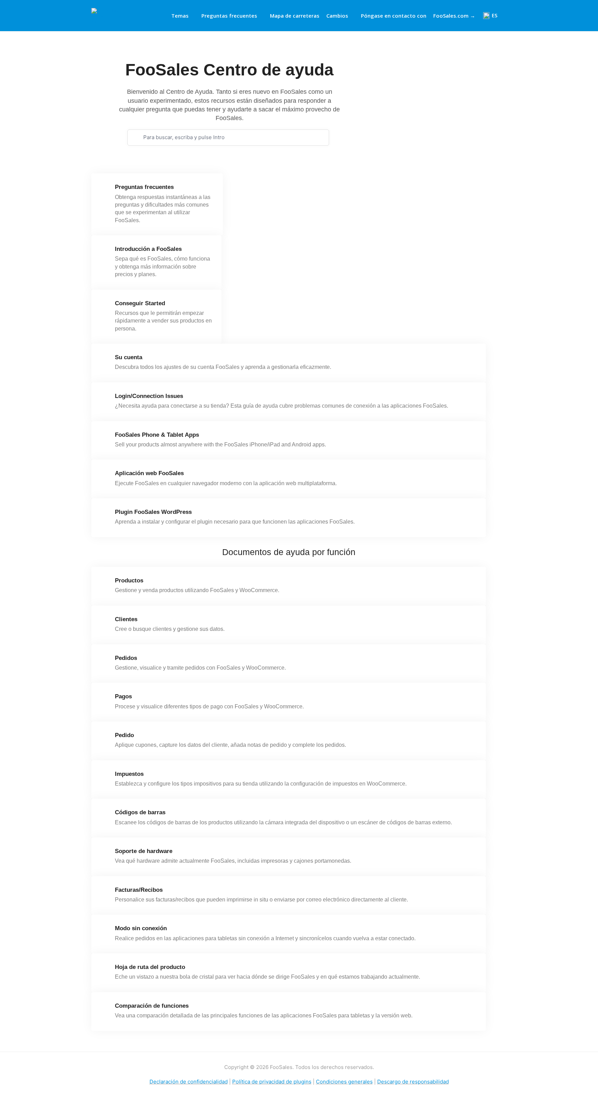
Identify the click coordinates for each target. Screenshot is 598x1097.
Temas (180, 15)
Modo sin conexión (141, 928)
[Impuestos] (105, 776)
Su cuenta (128, 357)
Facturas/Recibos (139, 890)
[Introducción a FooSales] (105, 252)
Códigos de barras (140, 812)
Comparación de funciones (152, 1006)
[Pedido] (105, 738)
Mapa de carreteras (294, 15)
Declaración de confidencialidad (189, 1081)
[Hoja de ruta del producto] (105, 970)
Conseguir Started (140, 303)
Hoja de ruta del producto (150, 967)
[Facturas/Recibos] (105, 892)
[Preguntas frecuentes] (105, 190)
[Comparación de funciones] (105, 1008)
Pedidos (126, 658)
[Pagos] (105, 699)
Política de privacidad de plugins (271, 1081)
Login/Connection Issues (149, 396)
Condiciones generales (344, 1081)
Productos (129, 580)
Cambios (337, 15)
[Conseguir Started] (105, 306)
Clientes (126, 619)
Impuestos (129, 774)
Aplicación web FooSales (149, 473)
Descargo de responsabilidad (413, 1081)
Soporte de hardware (143, 851)
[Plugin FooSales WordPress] (105, 515)
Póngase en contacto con (393, 15)
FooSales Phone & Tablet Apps (157, 435)
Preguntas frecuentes (229, 15)
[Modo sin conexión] (105, 931)
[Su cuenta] (105, 360)
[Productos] (105, 583)
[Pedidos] (105, 661)
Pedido (124, 735)
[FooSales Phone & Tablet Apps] (105, 437)
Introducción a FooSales (148, 249)
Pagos (123, 696)
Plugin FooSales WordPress (153, 512)
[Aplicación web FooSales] (105, 476)
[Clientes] (105, 622)
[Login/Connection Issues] (105, 399)
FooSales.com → (454, 15)
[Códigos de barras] (105, 815)
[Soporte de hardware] (105, 854)
